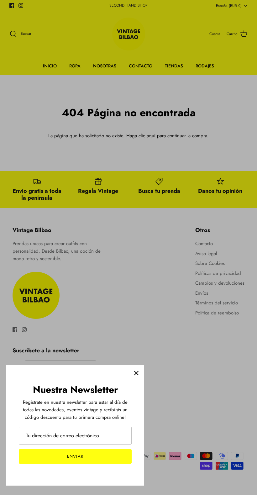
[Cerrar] (136, 373)
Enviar (75, 456)
